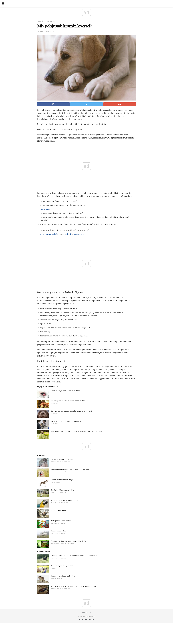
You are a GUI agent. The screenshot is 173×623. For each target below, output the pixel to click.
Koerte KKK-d (50, 21)
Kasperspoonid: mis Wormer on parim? (66, 421)
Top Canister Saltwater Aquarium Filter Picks (68, 541)
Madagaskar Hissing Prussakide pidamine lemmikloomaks (73, 586)
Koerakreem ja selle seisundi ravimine (65, 391)
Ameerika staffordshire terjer (62, 480)
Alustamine (40, 21)
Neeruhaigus (46, 209)
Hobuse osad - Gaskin (59, 531)
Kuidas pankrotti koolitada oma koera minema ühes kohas (74, 555)
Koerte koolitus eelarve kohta (62, 490)
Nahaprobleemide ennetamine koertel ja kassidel (70, 469)
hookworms (79, 234)
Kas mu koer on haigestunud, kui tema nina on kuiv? (71, 411)
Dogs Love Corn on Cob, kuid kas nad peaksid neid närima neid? (76, 431)
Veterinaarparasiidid (49, 234)
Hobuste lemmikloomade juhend (63, 576)
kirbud (68, 234)
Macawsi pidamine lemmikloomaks (64, 500)
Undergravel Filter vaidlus (61, 521)
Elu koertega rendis (58, 510)
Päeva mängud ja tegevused (62, 566)
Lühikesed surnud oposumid (62, 459)
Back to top (86, 612)
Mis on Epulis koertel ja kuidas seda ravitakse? (69, 401)
